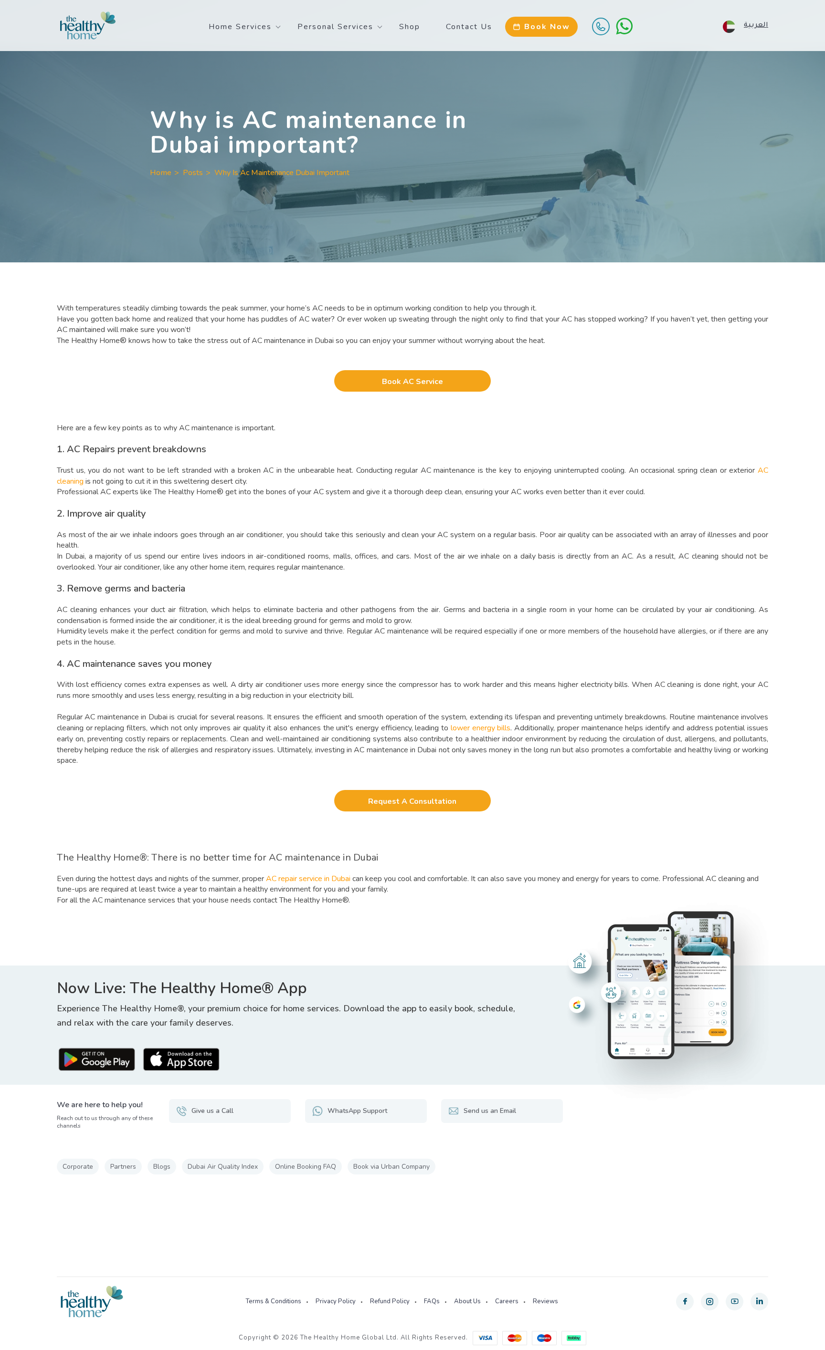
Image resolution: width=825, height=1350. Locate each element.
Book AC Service (412, 381)
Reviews (545, 1301)
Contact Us (469, 27)
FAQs (432, 1301)
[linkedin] (759, 1301)
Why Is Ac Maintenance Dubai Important (281, 172)
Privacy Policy (336, 1301)
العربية (756, 26)
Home (160, 172)
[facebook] (685, 1301)
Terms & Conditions (273, 1301)
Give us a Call (212, 1110)
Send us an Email (490, 1110)
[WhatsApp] (624, 26)
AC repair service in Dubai (308, 878)
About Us (467, 1301)
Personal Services (335, 27)
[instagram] (710, 1301)
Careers (506, 1301)
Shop (409, 27)
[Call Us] (601, 26)
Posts (193, 172)
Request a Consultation (412, 801)
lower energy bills (480, 728)
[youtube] (734, 1301)
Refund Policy (390, 1301)
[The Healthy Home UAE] (88, 26)
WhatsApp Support (357, 1110)
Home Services (240, 27)
